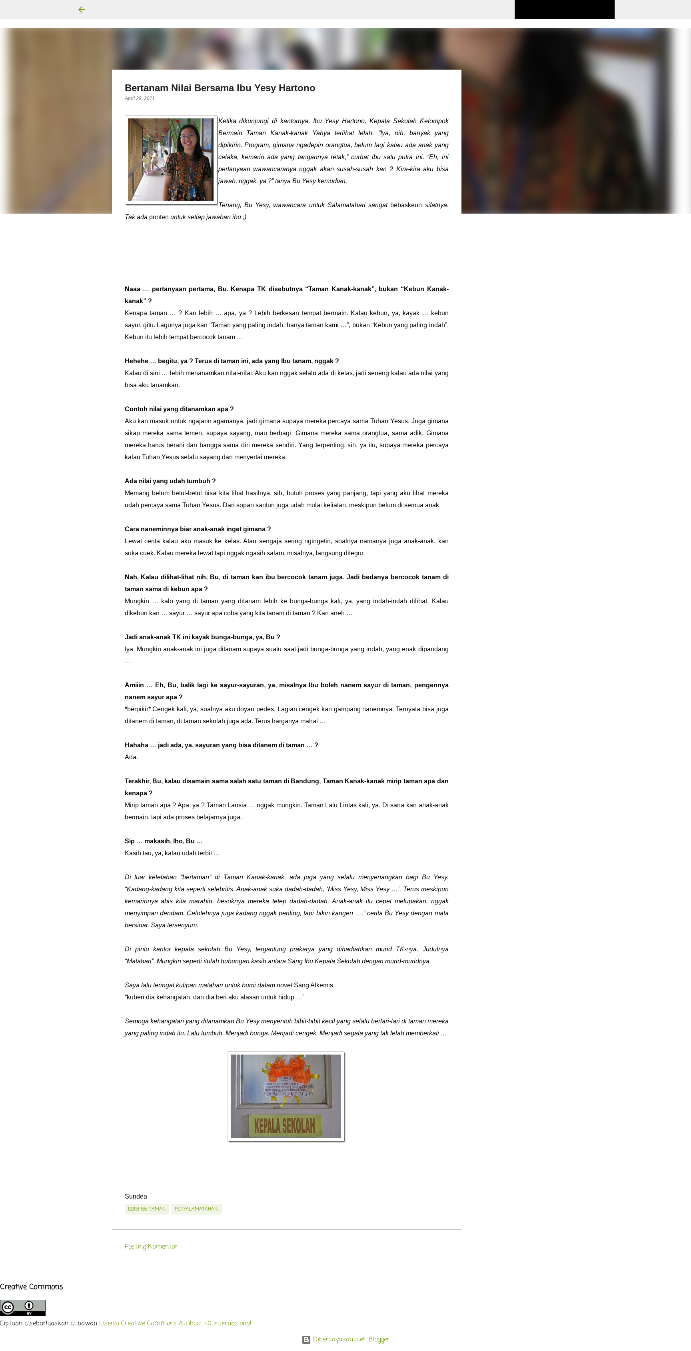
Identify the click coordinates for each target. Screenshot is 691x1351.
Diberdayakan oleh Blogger (350, 1340)
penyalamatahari (197, 1209)
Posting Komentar (151, 1247)
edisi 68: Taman (147, 1209)
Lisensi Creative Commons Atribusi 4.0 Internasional (175, 1324)
